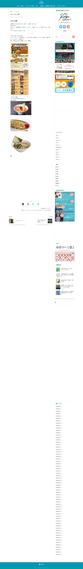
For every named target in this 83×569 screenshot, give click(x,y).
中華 (35, 210)
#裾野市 (56, 181)
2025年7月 (58, 413)
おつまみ (31, 210)
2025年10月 (59, 406)
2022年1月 (58, 504)
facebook (20, 30)
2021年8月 (58, 516)
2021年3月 (58, 528)
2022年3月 (58, 499)
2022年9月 (58, 485)
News (58, 154)
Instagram (15, 30)
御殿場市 (49, 210)
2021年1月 (58, 532)
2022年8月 (58, 487)
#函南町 (56, 178)
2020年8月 (58, 544)
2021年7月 (58, 518)
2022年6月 (58, 492)
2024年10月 (59, 428)
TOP (18, 6)
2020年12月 (59, 535)
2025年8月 (58, 411)
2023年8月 (58, 459)
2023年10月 (59, 454)
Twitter (61, 28)
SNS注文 (26, 210)
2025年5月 (58, 418)
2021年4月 (58, 525)
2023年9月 (58, 456)
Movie (58, 149)
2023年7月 (58, 461)
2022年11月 (59, 480)
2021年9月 (58, 513)
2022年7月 (58, 490)
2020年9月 (58, 542)
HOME (42, 564)
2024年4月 (58, 439)
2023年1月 (58, 475)
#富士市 (56, 167)
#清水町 (56, 176)
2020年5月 (58, 552)
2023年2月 (58, 473)
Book (58, 137)
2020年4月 (58, 554)
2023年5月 (58, 466)
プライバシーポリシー (61, 6)
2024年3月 (58, 442)
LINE (24, 30)
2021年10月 (59, 511)
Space (58, 157)
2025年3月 (58, 420)
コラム (36, 6)
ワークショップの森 (29, 6)
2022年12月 (59, 478)
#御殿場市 (57, 183)
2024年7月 (58, 435)
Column (58, 140)
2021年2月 (58, 530)
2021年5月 (58, 523)
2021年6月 (58, 521)
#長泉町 (56, 174)
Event (58, 145)
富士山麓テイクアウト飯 (41, 210)
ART (57, 135)
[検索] (73, 36)
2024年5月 (58, 437)
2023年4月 (58, 468)
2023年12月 (59, 449)
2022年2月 (58, 501)
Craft (57, 142)
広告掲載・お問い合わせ (50, 6)
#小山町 (56, 185)
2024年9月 (58, 430)
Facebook (64, 28)
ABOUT (22, 6)
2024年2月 (58, 444)
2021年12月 (59, 506)
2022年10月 (59, 482)
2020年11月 (59, 537)
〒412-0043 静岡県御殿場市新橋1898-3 (18, 98)
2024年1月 (58, 447)
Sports (58, 159)
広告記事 (42, 6)
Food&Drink (48, 208)
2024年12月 (59, 423)
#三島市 (56, 171)
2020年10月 (59, 540)
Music (57, 152)
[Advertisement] (31, 166)
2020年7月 (58, 547)
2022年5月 (58, 494)
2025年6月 (58, 416)
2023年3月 (58, 470)
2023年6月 (58, 463)
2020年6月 (58, 549)
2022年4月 (58, 497)
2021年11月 (59, 509)
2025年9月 (58, 408)
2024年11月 (59, 425)
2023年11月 (59, 451)
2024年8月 (58, 432)
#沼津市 (56, 169)
